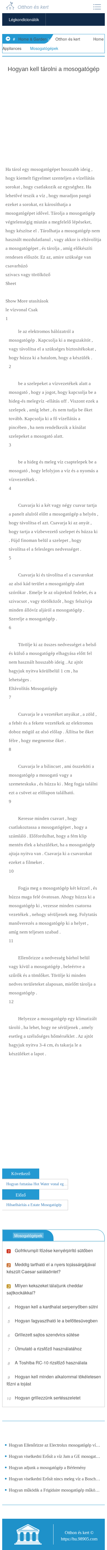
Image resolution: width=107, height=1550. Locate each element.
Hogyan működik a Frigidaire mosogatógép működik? (55, 1490)
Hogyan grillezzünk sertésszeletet (47, 1398)
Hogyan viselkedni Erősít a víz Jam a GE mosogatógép (55, 1456)
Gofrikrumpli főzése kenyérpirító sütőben (54, 1250)
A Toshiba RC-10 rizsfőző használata (51, 1362)
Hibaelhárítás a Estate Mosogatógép (33, 1205)
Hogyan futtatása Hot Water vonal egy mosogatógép (46, 1184)
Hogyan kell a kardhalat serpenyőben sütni (56, 1306)
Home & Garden (32, 39)
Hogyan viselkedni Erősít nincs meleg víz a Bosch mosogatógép (55, 1479)
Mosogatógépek (44, 48)
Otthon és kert (67, 39)
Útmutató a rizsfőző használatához (48, 1348)
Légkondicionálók (24, 19)
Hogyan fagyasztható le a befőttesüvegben (56, 1320)
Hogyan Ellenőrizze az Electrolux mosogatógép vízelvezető (55, 1445)
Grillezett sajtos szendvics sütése (47, 1334)
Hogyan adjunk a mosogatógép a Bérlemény (47, 1467)
